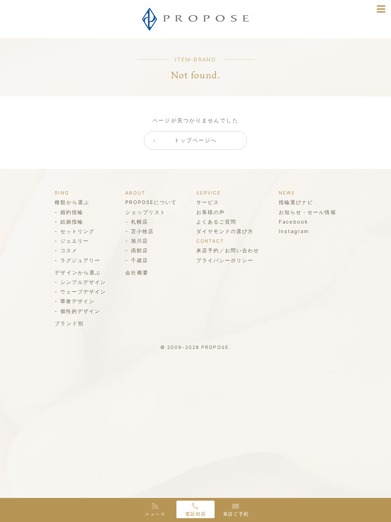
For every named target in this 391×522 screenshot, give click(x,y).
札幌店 (139, 222)
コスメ (69, 250)
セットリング (77, 231)
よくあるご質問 (216, 222)
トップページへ (195, 140)
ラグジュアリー (80, 260)
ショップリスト (145, 212)
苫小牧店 (142, 231)
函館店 (139, 250)
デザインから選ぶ (78, 272)
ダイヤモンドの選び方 (225, 231)
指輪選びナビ (296, 202)
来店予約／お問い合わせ (228, 250)
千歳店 (139, 260)
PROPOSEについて (151, 202)
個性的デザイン (80, 311)
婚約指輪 (71, 212)
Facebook (294, 222)
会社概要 (136, 272)
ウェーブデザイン (83, 292)
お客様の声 (210, 212)
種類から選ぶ (72, 202)
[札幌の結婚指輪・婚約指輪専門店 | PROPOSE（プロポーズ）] (195, 24)
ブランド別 (69, 323)
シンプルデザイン (83, 282)
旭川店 (139, 241)
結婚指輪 (71, 222)
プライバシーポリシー (225, 260)
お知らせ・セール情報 (307, 212)
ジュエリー (74, 241)
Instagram (294, 231)
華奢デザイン (77, 301)
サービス (207, 202)
